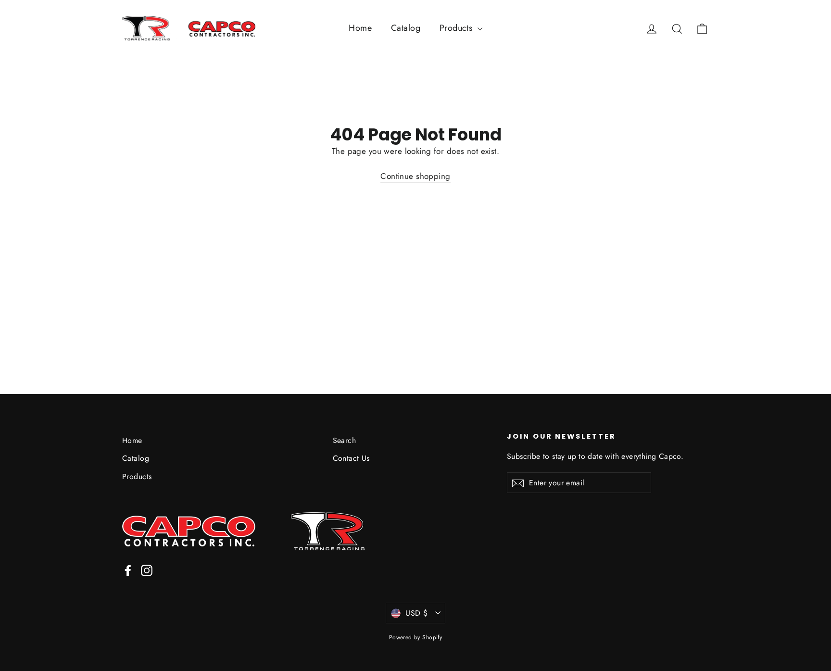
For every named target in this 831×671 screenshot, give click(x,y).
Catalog (405, 28)
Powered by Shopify (415, 637)
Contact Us (351, 458)
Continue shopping (415, 176)
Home (360, 28)
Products (457, 28)
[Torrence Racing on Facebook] (128, 569)
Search (344, 440)
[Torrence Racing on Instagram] (146, 569)
